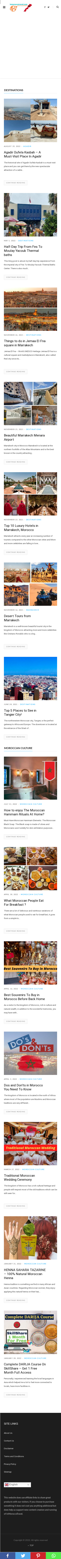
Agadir (27, 146)
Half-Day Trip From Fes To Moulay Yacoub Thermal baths (23, 251)
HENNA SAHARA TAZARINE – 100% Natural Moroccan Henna (25, 1274)
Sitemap (8, 1472)
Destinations (13, 90)
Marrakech (32, 610)
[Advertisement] (30, 46)
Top (31, 1545)
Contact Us (9, 1441)
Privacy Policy (10, 1464)
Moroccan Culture (18, 748)
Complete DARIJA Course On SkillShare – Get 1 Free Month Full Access (25, 1368)
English (13, 1484)
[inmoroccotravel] (21, 7)
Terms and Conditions (14, 1456)
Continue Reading (15, 183)
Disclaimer (8, 1448)
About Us (8, 1433)
